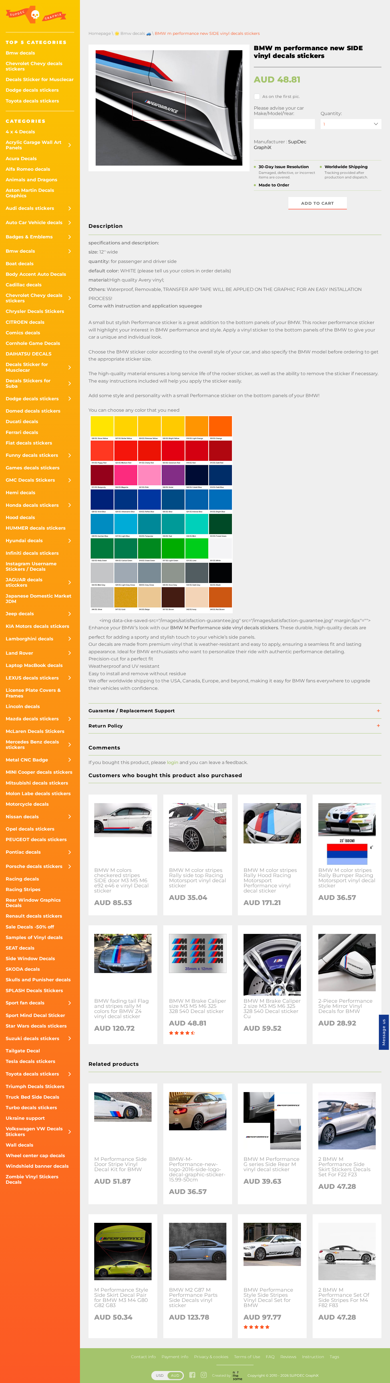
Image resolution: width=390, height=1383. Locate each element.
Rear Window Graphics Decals (33, 902)
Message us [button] (383, 1032)
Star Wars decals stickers (36, 1026)
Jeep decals (20, 613)
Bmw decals (20, 53)
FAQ (270, 1356)
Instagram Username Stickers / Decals (31, 566)
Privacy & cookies (211, 1356)
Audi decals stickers (30, 208)
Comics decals (23, 332)
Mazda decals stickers (32, 718)
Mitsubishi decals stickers (37, 783)
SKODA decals (23, 969)
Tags (334, 1356)
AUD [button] (175, 1375)
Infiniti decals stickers (32, 553)
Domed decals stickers (33, 411)
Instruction (313, 1356)
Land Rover (19, 653)
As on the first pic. (281, 96)
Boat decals (20, 263)
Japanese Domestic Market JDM (38, 598)
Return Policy (106, 726)
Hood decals (20, 517)
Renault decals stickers (34, 916)
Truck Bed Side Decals (32, 1097)
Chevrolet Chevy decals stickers (34, 66)
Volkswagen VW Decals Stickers (34, 1131)
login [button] (172, 762)
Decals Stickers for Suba (28, 383)
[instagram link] (204, 1375)
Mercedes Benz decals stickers (32, 744)
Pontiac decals (23, 852)
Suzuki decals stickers (32, 1038)
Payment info (175, 1356)
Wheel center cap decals (35, 1155)
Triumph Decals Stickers (35, 1086)
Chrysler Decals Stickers (35, 311)
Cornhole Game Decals (33, 343)
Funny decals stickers (32, 455)
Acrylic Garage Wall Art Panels (33, 145)
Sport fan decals (25, 1003)
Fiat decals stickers (29, 443)
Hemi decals (20, 492)
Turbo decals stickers (31, 1107)
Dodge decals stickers (32, 90)
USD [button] (160, 1375)
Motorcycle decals (27, 804)
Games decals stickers (33, 468)
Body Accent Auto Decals (36, 274)
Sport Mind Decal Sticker (35, 1015)
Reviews (288, 1356)
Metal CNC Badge (27, 760)
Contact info (143, 1356)
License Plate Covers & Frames (33, 693)
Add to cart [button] (317, 203)
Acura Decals (21, 158)
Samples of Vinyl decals (34, 937)
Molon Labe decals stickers (38, 793)
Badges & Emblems (29, 237)
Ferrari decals (22, 432)
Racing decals (22, 879)
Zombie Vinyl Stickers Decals (32, 1179)
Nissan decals (22, 816)
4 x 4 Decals (20, 131)
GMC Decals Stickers (30, 480)
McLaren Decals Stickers (35, 731)
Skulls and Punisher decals (38, 979)
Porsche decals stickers (34, 866)
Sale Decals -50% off (30, 927)
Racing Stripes (23, 889)
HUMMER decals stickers (36, 528)
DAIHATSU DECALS (28, 354)
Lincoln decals (23, 706)
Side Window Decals (30, 958)
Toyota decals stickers (32, 101)
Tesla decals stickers (30, 1061)
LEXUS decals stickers (32, 678)
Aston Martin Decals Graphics (30, 193)
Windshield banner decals (37, 1166)
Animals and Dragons (31, 179)
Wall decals (19, 1145)
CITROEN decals (25, 322)
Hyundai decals (24, 540)
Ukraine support (25, 1118)
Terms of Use (247, 1356)
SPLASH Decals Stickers (34, 990)
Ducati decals (22, 421)
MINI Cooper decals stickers (39, 772)
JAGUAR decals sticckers (24, 582)
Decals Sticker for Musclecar (40, 79)
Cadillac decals (24, 285)
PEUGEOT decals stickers (36, 839)
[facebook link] (192, 1375)
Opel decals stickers (30, 829)
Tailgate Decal (23, 1051)
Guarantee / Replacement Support (132, 710)
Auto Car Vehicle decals (34, 222)
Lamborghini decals (29, 639)
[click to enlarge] (161, 613)
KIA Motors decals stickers (37, 626)
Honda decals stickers (32, 505)
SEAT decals (20, 948)
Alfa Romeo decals (28, 169)
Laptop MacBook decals (34, 665)
